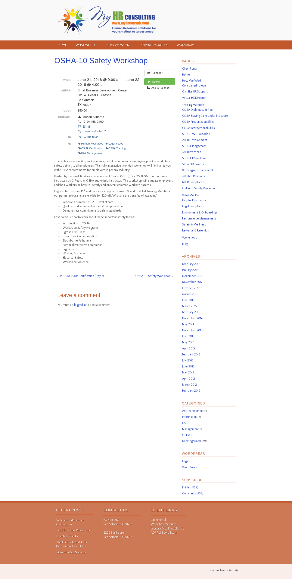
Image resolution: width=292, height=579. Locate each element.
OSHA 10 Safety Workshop (199, 188)
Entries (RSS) (190, 487)
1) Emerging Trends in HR (197, 170)
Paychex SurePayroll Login (167, 528)
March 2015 (189, 306)
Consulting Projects (194, 85)
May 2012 (188, 372)
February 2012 (191, 390)
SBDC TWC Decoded (196, 134)
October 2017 (191, 288)
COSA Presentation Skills (198, 122)
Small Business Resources (73, 530)
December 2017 (192, 276)
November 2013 (192, 330)
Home (63, 45)
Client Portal (189, 68)
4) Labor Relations (193, 176)
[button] (159, 88)
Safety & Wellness (194, 224)
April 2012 (188, 379)
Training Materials (193, 105)
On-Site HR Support (195, 91)
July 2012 (187, 360)
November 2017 (192, 282)
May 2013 (188, 342)
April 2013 (188, 348)
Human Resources (92, 143)
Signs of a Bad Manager (71, 552)
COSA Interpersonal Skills (198, 128)
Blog (185, 244)
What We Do (86, 45)
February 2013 (191, 354)
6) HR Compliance (193, 182)
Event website (92, 131)
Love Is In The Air (67, 536)
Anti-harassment (193, 411)
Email (86, 126)
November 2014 (192, 318)
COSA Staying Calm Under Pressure (205, 116)
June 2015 (188, 300)
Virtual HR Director (194, 98)
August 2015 (190, 294)
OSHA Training (88, 137)
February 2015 (191, 312)
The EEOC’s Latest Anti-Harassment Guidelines (71, 544)
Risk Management (91, 153)
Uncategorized (191, 441)
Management (190, 429)
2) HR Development (194, 140)
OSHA (186, 435)
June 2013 (188, 336)
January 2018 (190, 270)
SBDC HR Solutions (194, 158)
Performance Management (199, 218)
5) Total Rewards (193, 164)
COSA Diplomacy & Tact (197, 110)
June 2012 (188, 366)
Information (189, 417)
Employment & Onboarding (199, 212)
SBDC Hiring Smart (194, 146)
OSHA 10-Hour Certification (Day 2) (81, 276)
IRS (184, 423)
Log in (185, 461)
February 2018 (191, 264)
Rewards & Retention (195, 230)
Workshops (186, 45)
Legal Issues (115, 143)
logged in (80, 305)
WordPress (189, 467)
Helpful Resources (154, 45)
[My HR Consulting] (106, 20)
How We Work (118, 45)
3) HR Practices (191, 152)
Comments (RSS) (192, 493)
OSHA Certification (92, 148)
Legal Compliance (193, 206)
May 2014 (188, 324)
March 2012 (189, 384)
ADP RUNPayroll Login (164, 532)
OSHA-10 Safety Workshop (101, 60)
